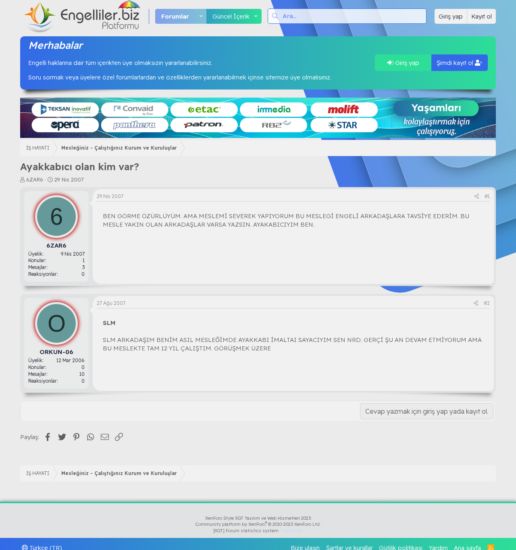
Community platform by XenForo (258, 524)
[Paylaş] (477, 196)
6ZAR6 (34, 179)
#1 (487, 196)
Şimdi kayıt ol (456, 63)
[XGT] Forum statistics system (258, 530)
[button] (200, 16)
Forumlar (175, 16)
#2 (487, 303)
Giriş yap (406, 63)
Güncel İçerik (231, 16)
